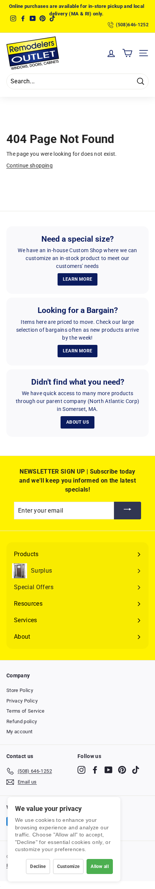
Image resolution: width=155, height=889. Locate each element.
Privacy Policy (22, 701)
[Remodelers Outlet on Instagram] (81, 770)
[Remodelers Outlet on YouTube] (108, 770)
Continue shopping (29, 165)
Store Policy (19, 690)
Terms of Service (25, 711)
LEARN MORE (78, 279)
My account (19, 731)
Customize (68, 866)
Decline (38, 866)
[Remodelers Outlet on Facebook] (95, 770)
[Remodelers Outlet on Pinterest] (122, 770)
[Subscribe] (127, 510)
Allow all (100, 866)
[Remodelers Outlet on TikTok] (136, 770)
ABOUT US (77, 422)
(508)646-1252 (132, 24)
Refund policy (21, 721)
